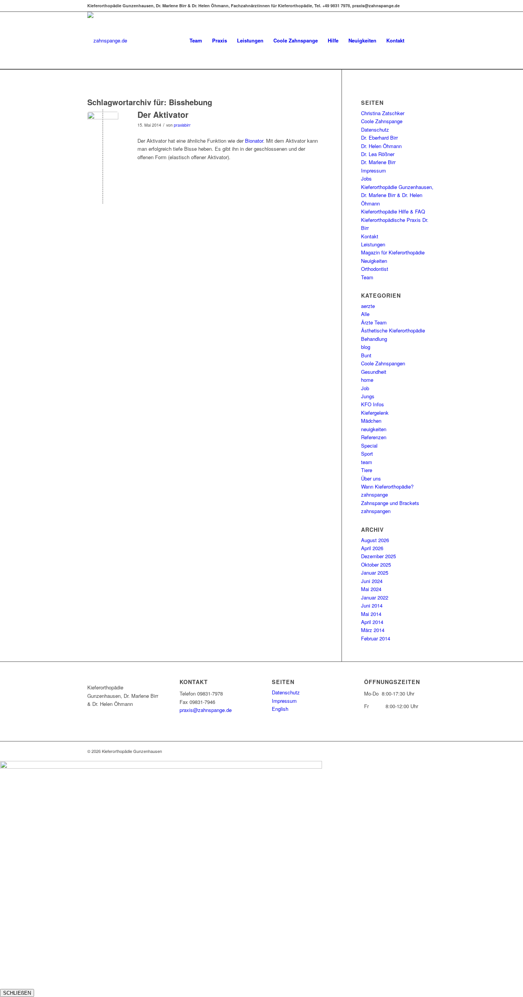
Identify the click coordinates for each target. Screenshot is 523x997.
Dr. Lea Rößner (377, 154)
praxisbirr (182, 125)
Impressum (373, 170)
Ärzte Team (374, 322)
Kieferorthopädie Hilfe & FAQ (393, 211)
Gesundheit (373, 371)
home (367, 379)
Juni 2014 (371, 605)
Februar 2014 (375, 638)
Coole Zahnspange (381, 121)
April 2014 (372, 622)
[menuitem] (196, 40)
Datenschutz (375, 129)
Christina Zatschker (382, 113)
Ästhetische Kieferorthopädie (393, 330)
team (366, 462)
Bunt (366, 355)
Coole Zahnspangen (383, 363)
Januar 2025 (374, 572)
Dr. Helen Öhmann (381, 146)
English (280, 708)
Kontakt (369, 236)
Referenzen (373, 437)
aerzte (368, 306)
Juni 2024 (371, 581)
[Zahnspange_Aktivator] (102, 127)
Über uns (371, 478)
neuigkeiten (373, 429)
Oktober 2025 (376, 564)
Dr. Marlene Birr (378, 162)
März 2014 (372, 630)
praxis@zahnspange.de (206, 710)
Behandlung (374, 338)
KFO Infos (372, 404)
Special (369, 445)
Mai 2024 (371, 589)
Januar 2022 (374, 597)
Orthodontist (374, 268)
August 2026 (375, 540)
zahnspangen (376, 511)
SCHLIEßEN (17, 993)
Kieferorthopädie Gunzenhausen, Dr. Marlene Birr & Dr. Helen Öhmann (397, 195)
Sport (367, 453)
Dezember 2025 (378, 556)
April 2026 (372, 548)
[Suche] (428, 40)
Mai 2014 (371, 613)
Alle (365, 314)
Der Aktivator (162, 114)
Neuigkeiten (374, 260)
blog (365, 346)
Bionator (254, 140)
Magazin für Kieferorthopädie (393, 252)
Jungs (367, 396)
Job (365, 388)
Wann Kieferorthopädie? (387, 486)
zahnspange (374, 494)
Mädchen (371, 420)
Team (367, 277)
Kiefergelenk (375, 412)
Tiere (366, 470)
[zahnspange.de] (107, 40)
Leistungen (373, 244)
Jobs (366, 178)
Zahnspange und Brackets (390, 503)
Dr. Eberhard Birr (379, 137)
